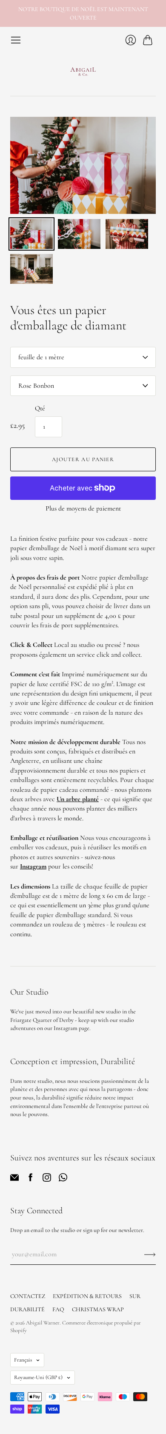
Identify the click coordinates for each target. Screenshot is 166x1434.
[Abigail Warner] (83, 70)
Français (23, 1359)
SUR (134, 1296)
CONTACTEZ (27, 1296)
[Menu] (16, 40)
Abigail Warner (43, 1322)
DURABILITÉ (27, 1309)
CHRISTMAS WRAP (98, 1309)
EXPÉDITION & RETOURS (87, 1296)
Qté (40, 408)
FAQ (58, 1309)
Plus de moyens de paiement (83, 508)
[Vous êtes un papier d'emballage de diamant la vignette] (31, 234)
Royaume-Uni (38, 1377)
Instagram (33, 866)
